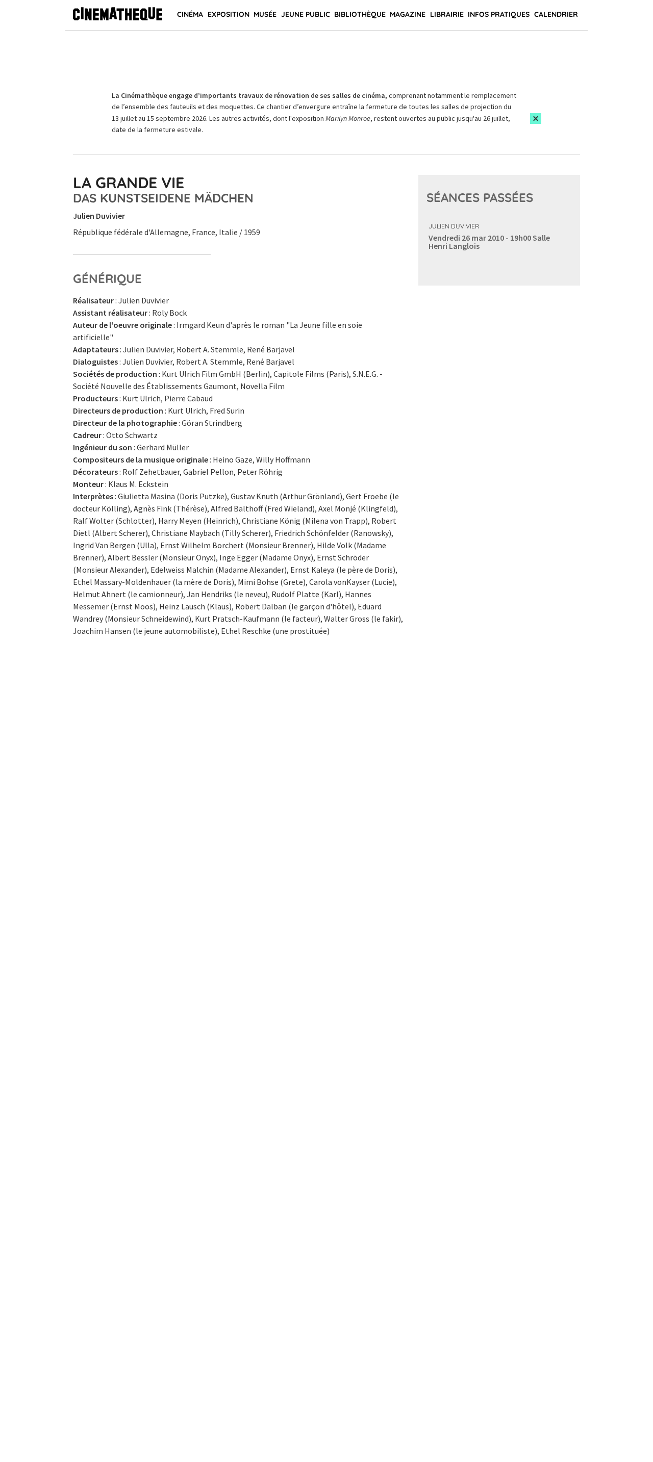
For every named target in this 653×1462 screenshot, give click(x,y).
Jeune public (305, 14)
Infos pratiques (499, 14)
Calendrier (556, 14)
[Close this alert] (535, 118)
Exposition (228, 14)
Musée (265, 14)
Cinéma (190, 14)
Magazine (407, 14)
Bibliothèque (360, 14)
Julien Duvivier (454, 226)
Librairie (447, 14)
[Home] (117, 15)
